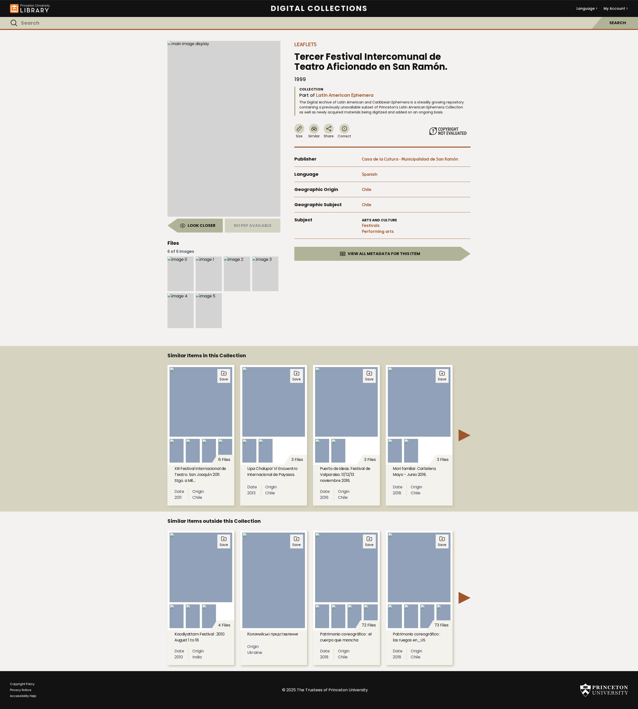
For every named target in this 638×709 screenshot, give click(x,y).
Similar (314, 136)
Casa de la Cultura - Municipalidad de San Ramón (410, 159)
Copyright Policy (22, 684)
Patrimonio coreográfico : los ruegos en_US (416, 637)
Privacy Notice (20, 690)
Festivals (371, 225)
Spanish (369, 174)
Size (299, 136)
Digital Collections (319, 8)
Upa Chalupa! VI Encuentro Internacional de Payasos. (272, 471)
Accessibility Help (23, 696)
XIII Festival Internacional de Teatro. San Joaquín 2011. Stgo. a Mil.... (200, 474)
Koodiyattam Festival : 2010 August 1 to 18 (199, 637)
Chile (366, 189)
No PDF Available (252, 225)
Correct (344, 136)
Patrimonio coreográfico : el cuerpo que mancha (346, 637)
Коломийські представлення (272, 634)
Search (617, 23)
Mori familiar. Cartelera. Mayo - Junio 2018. (414, 471)
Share (329, 136)
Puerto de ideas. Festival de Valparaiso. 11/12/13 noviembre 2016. (345, 474)
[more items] (465, 435)
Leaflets (305, 44)
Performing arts (378, 231)
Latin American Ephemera (345, 95)
